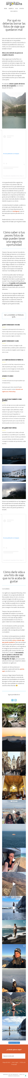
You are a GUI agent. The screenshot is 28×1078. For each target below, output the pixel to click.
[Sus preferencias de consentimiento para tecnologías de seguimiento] (25, 1075)
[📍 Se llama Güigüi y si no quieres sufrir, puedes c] (14, 908)
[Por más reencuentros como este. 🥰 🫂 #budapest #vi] (14, 764)
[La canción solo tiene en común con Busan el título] (14, 836)
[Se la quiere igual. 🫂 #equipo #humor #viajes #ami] (14, 812)
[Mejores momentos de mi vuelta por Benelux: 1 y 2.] (14, 715)
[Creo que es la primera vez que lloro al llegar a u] (14, 980)
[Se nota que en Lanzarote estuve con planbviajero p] (14, 932)
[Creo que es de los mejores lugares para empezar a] (14, 860)
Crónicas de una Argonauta (14, 3)
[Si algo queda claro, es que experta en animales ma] (14, 1004)
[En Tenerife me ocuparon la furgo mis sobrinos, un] (14, 956)
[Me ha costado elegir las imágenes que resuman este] (14, 1028)
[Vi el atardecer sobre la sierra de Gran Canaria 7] (14, 739)
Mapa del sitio (6, 1062)
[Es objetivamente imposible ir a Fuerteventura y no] (14, 884)
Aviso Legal (15, 1062)
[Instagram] (12, 700)
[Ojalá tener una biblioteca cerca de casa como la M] (14, 788)
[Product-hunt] (15, 700)
